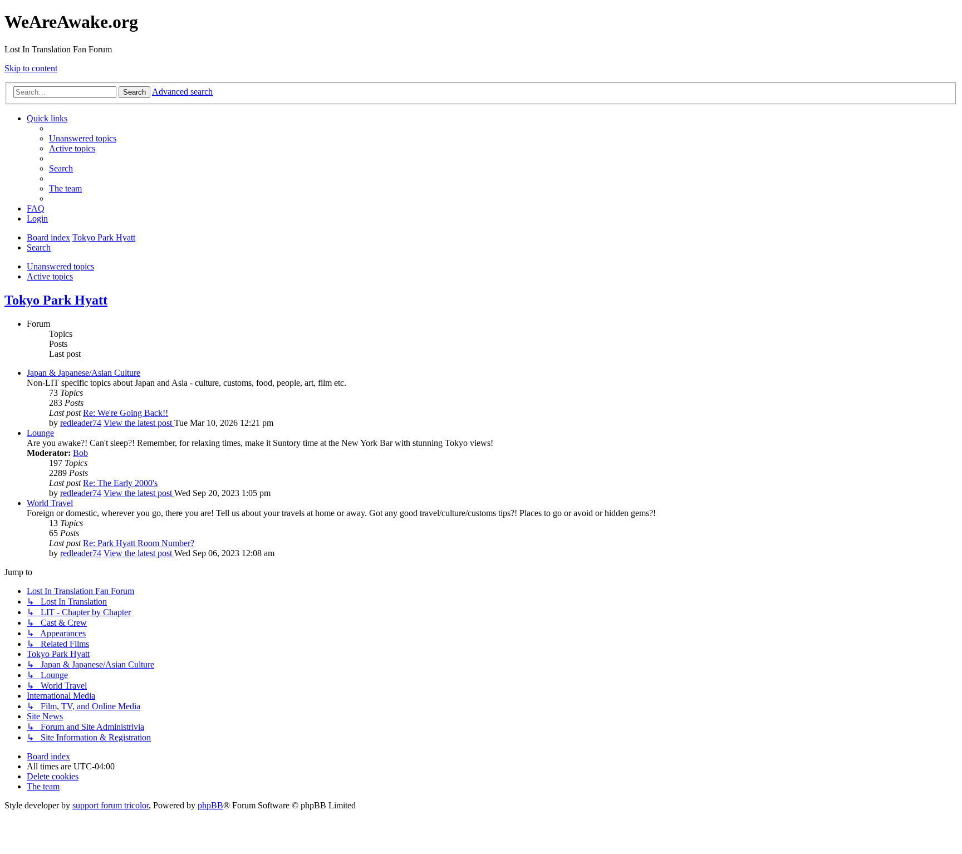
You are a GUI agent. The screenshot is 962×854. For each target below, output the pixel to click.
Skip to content (30, 68)
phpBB (210, 805)
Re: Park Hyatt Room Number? (138, 543)
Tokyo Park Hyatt (55, 300)
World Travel (50, 503)
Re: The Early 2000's (120, 483)
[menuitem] (82, 138)
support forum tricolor (110, 805)
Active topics (50, 276)
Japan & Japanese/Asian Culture (83, 372)
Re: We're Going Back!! (125, 413)
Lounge (40, 433)
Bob (80, 453)
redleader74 (80, 423)
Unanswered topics (60, 266)
